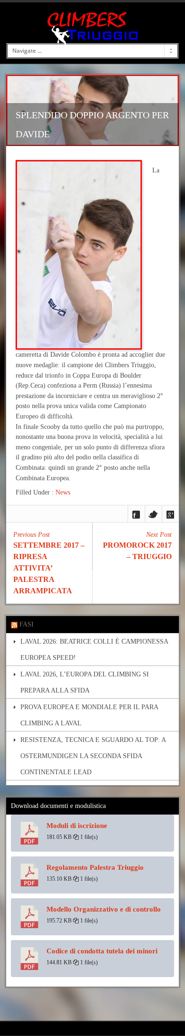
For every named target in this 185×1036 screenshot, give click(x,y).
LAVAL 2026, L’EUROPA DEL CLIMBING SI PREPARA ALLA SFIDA (84, 682)
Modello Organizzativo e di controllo (103, 909)
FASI (26, 624)
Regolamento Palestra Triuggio (95, 867)
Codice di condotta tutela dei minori (101, 951)
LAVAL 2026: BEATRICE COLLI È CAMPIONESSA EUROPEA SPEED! (94, 649)
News (63, 492)
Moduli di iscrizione (76, 825)
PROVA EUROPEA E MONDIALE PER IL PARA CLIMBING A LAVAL (89, 715)
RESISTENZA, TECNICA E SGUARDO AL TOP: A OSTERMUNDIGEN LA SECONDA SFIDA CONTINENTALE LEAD (93, 756)
